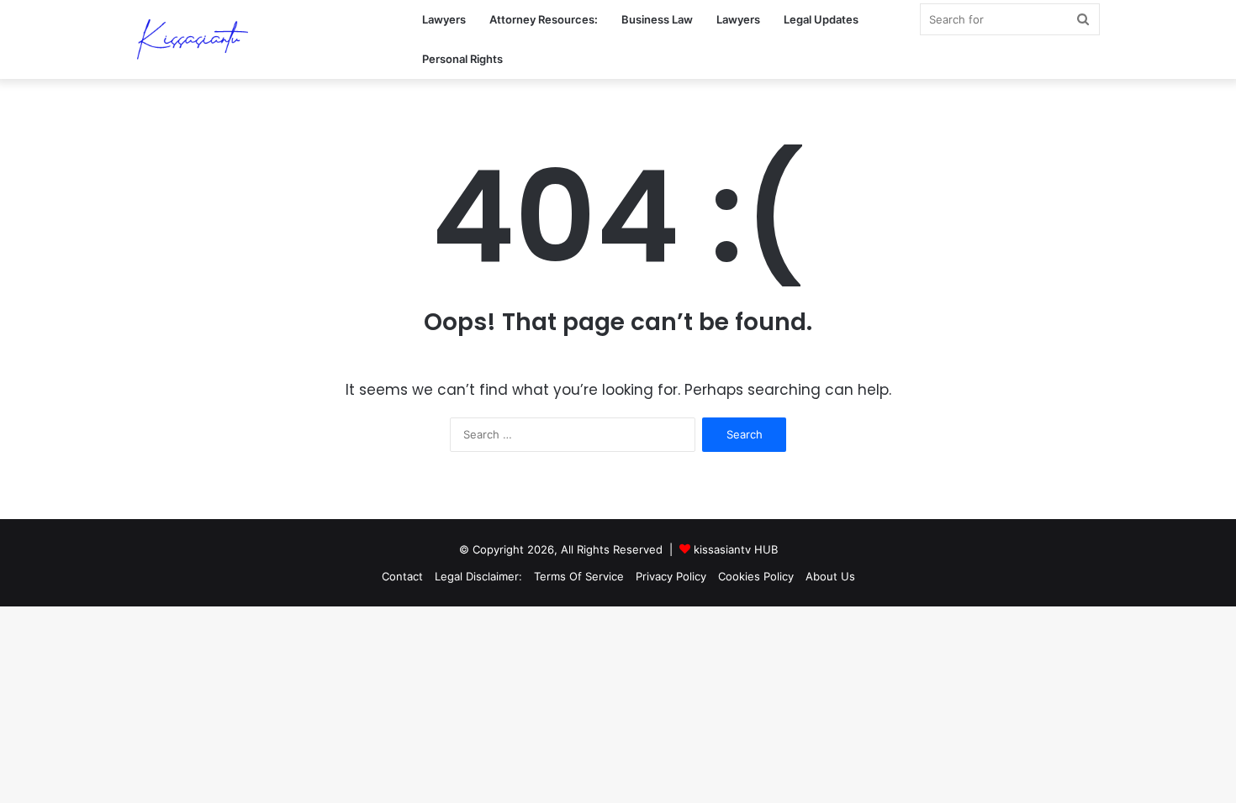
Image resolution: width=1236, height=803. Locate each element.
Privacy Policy (671, 576)
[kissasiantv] (193, 39)
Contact (402, 576)
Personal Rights (462, 59)
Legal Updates (821, 19)
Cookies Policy (756, 576)
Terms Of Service (579, 576)
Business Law (657, 19)
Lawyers (444, 19)
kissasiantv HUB (736, 549)
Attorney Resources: (543, 19)
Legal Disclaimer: (478, 576)
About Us (830, 576)
